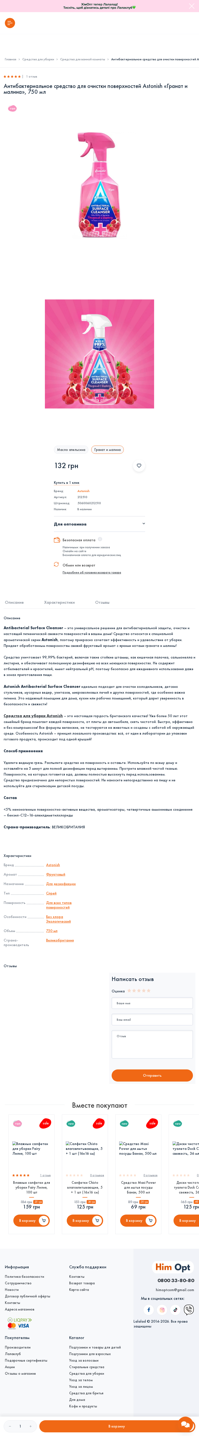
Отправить (152, 1075)
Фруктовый (55, 874)
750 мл (52, 930)
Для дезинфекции (61, 883)
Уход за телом (81, 1380)
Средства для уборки (38, 59)
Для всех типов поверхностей (59, 905)
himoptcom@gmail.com (175, 1289)
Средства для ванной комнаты (82, 59)
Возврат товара (82, 1283)
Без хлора (54, 916)
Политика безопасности (24, 1276)
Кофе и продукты (83, 1406)
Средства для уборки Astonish (33, 715)
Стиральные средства (86, 1367)
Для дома (77, 1399)
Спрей (51, 893)
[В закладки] (139, 466)
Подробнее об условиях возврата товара (92, 572)
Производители (18, 1347)
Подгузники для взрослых (90, 1354)
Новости (12, 1289)
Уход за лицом (81, 1386)
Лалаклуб (13, 1354)
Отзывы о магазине (20, 1373)
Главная (10, 59)
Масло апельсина (71, 449)
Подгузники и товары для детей (95, 1347)
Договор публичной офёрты (27, 1296)
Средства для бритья (86, 1393)
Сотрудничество (18, 1283)
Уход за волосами (84, 1360)
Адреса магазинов (19, 1309)
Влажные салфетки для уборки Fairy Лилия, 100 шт (31, 1187)
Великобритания (60, 940)
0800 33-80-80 (176, 1280)
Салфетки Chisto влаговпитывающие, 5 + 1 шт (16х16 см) (85, 1187)
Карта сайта (79, 1289)
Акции (10, 1367)
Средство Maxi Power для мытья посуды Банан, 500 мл (138, 1187)
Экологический (58, 921)
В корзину (27, 1220)
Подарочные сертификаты (26, 1360)
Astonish (83, 491)
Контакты (12, 1303)
